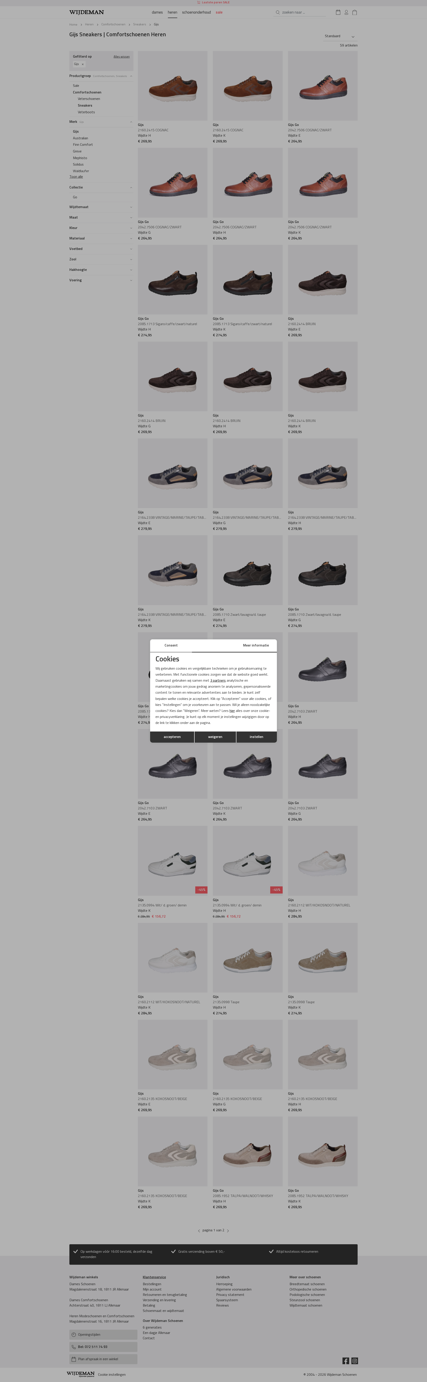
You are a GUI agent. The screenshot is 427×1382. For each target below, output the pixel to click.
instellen (256, 737)
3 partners (218, 681)
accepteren (172, 737)
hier (232, 711)
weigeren (215, 737)
